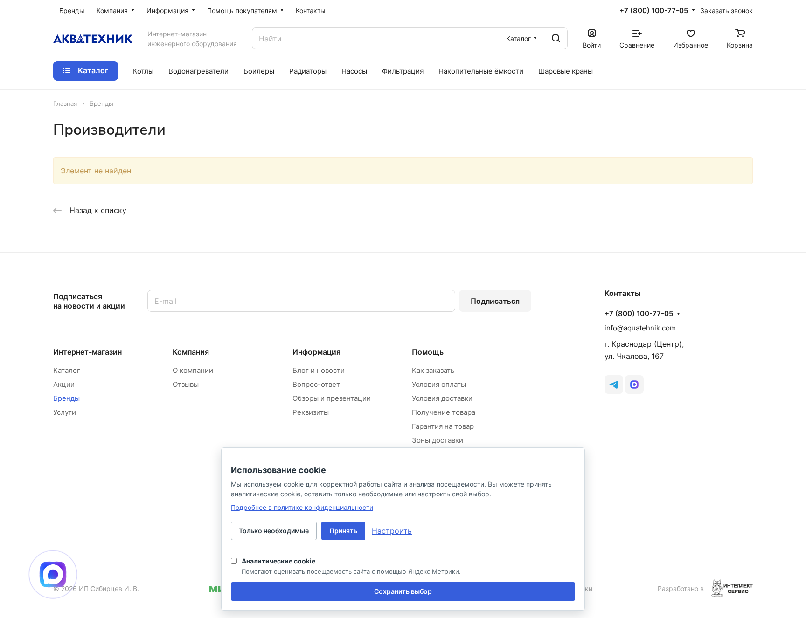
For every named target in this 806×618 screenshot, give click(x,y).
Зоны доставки (437, 440)
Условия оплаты (439, 384)
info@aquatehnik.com (640, 327)
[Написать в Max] (53, 574)
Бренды (66, 398)
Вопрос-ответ (316, 384)
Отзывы (186, 384)
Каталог (66, 370)
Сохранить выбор (403, 591)
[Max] (634, 384)
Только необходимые (274, 531)
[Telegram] (613, 384)
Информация (316, 352)
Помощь (428, 352)
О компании (193, 370)
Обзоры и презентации (331, 398)
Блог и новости (318, 370)
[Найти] (556, 38)
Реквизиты (310, 412)
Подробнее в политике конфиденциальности (302, 507)
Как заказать (433, 370)
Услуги (64, 412)
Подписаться (495, 301)
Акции (64, 384)
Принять (343, 531)
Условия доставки (442, 398)
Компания (191, 352)
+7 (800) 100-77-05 (653, 11)
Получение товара (443, 412)
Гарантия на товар (443, 426)
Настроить (392, 531)
